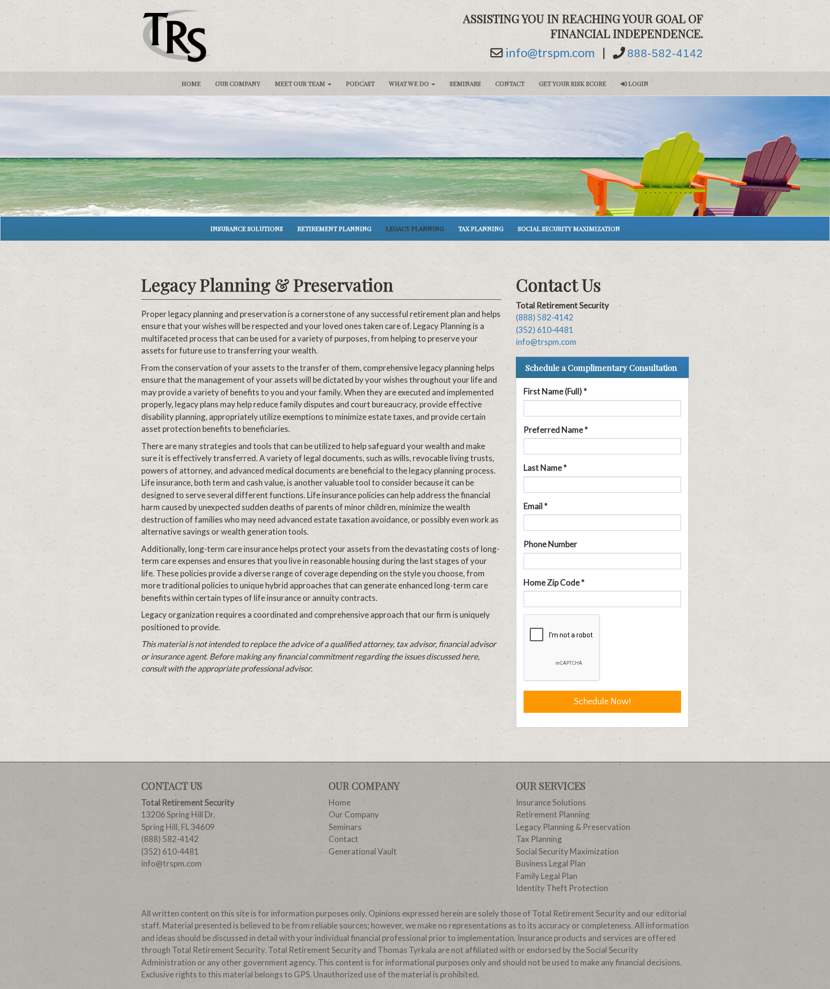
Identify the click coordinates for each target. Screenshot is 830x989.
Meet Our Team (301, 83)
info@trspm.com (550, 53)
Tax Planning (480, 228)
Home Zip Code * (554, 582)
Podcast (360, 83)
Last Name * (545, 468)
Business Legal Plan (551, 863)
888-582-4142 (665, 54)
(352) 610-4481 (545, 330)
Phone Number (550, 544)
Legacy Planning (415, 228)
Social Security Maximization (569, 228)
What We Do (409, 83)
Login (637, 83)
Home (191, 83)
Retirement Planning (334, 228)
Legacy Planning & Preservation (573, 827)
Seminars (465, 83)
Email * (536, 506)
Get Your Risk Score (572, 83)
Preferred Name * (556, 430)
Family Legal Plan (546, 876)
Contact (510, 83)
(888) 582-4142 (545, 317)
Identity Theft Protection (562, 888)
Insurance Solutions (246, 228)
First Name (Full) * (555, 391)
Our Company (237, 83)
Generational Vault (363, 851)
